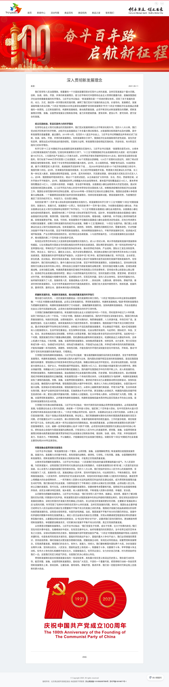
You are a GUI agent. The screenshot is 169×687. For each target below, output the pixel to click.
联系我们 (110, 12)
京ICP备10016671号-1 (118, 681)
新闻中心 (41, 12)
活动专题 (55, 12)
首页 (29, 12)
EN (162, 3)
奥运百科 (68, 12)
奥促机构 (82, 12)
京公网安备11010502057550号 (97, 681)
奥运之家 (96, 12)
